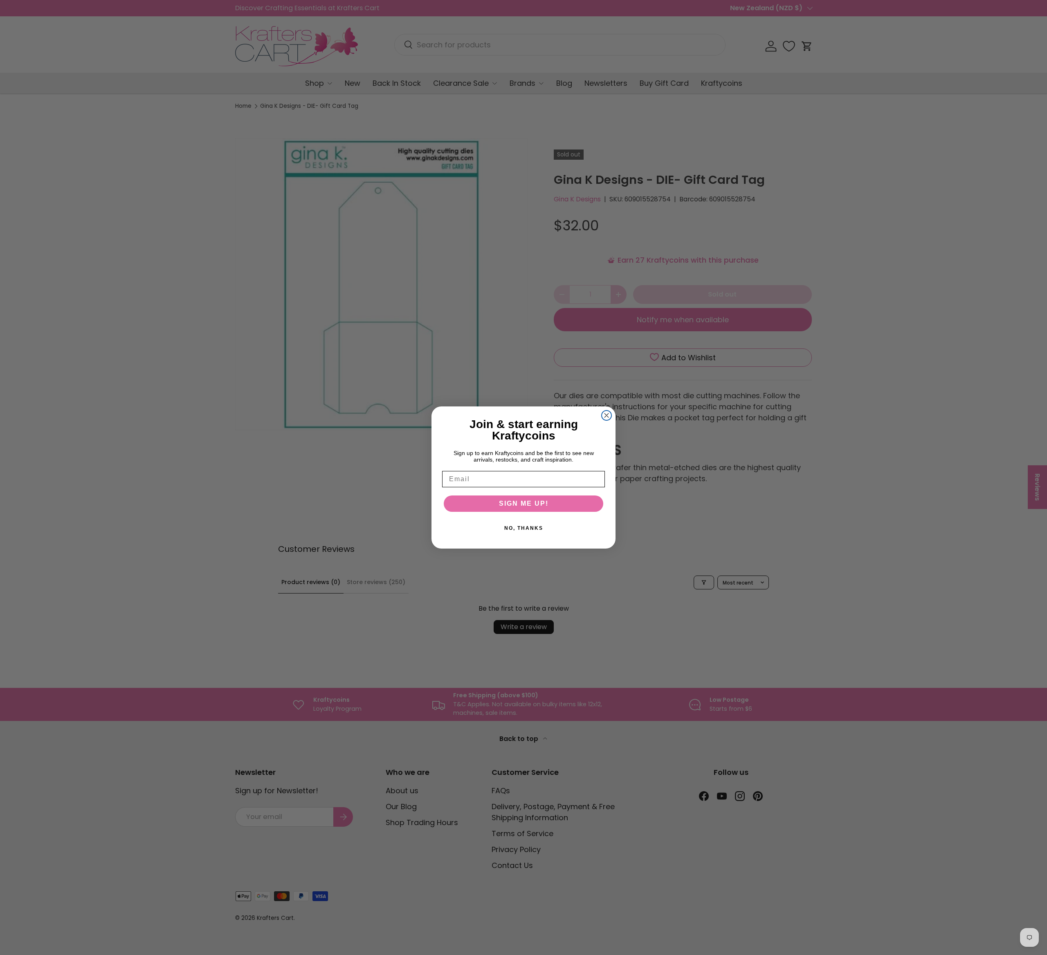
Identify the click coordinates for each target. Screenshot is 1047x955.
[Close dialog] (606, 415)
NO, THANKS (523, 528)
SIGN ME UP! (523, 503)
